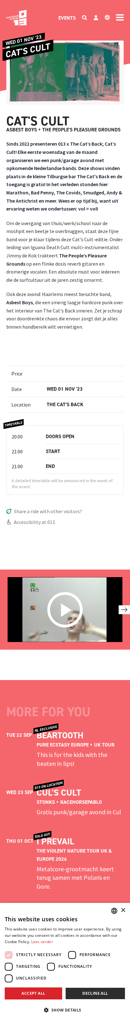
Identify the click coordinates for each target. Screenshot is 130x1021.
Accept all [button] (33, 993)
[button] (65, 1010)
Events (67, 18)
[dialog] (65, 962)
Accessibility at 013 (34, 522)
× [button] (123, 910)
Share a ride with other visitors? (48, 511)
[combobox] (114, 911)
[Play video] (65, 610)
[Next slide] (124, 609)
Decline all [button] (95, 993)
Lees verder (42, 941)
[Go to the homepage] (16, 17)
